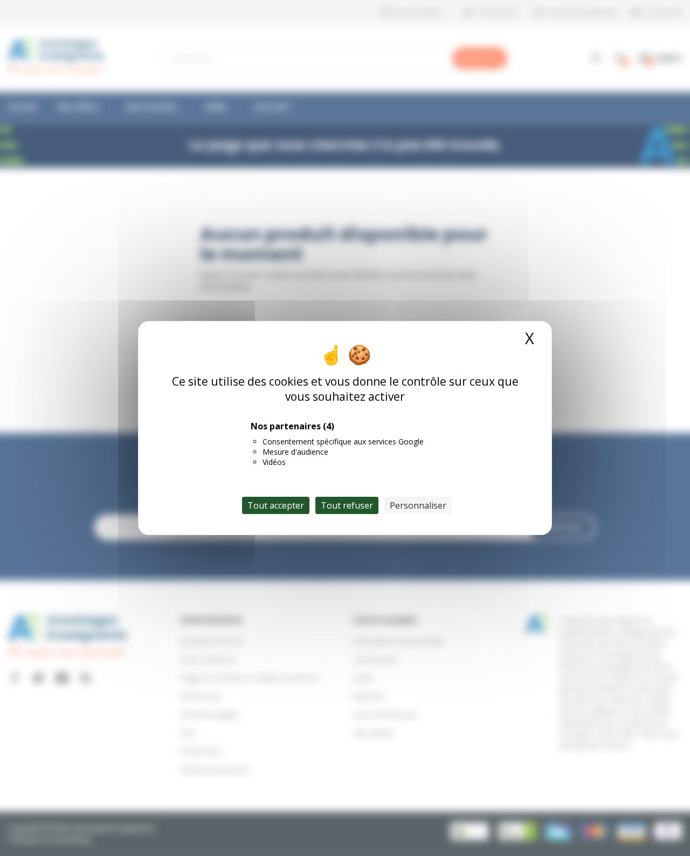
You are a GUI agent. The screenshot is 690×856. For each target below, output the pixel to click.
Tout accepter (275, 505)
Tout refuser (347, 505)
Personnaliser (418, 505)
